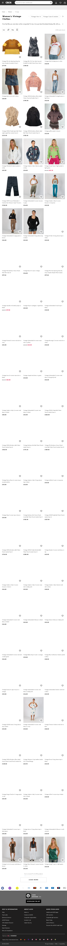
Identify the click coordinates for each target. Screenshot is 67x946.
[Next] (63, 16)
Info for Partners (50, 922)
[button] (20, 939)
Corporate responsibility (30, 917)
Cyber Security (28, 922)
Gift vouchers (49, 915)
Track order (5, 915)
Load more (33, 880)
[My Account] (56, 2)
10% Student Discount (7, 922)
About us (26, 912)
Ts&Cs (56, 943)
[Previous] (29, 16)
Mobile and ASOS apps (52, 912)
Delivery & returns (6, 917)
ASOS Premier (5, 920)
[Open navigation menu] (3, 2)
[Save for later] (20, 57)
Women (10, 12)
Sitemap (4, 925)
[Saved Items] (60, 2)
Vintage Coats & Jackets (50, 16)
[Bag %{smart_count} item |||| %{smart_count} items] (65, 2)
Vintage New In (36, 16)
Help (3, 912)
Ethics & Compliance (7, 930)
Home (3, 12)
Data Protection (6, 928)
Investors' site (27, 920)
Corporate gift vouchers (52, 917)
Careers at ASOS (28, 915)
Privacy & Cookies (49, 943)
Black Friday (49, 920)
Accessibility (62, 943)
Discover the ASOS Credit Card (54, 925)
